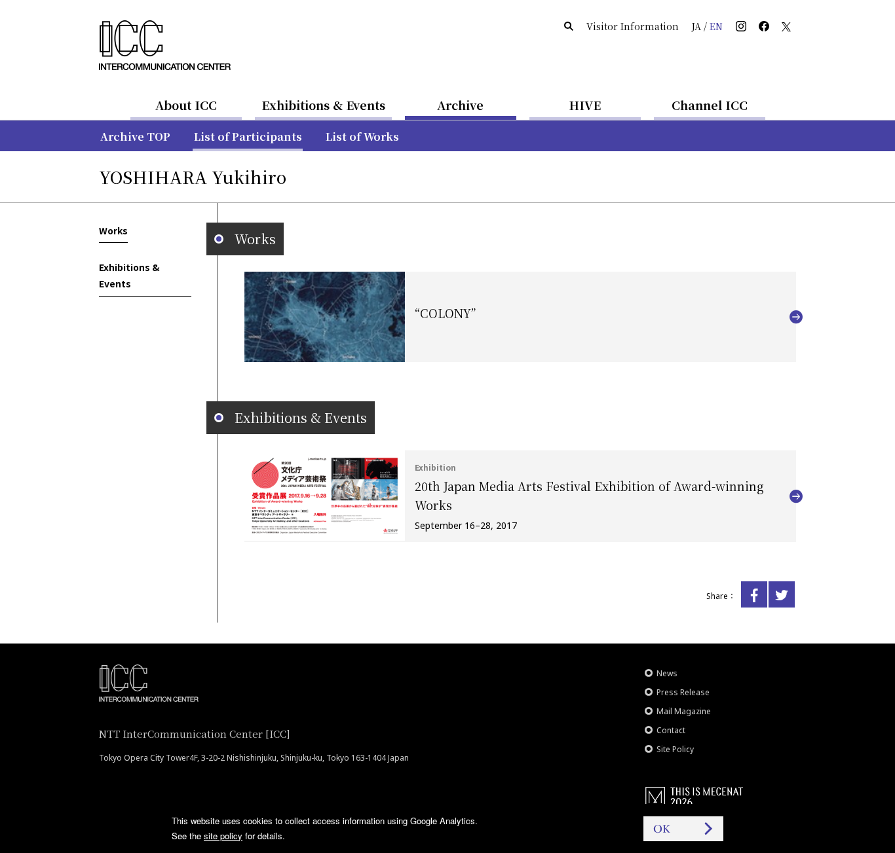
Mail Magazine (684, 711)
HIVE (585, 104)
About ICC (186, 104)
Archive (460, 104)
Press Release (683, 692)
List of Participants (248, 136)
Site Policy (675, 749)
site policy (223, 835)
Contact (671, 730)
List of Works (362, 136)
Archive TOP (135, 136)
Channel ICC (710, 104)
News (667, 673)
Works (113, 230)
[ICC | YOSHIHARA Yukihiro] (754, 594)
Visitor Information (632, 26)
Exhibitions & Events (323, 104)
